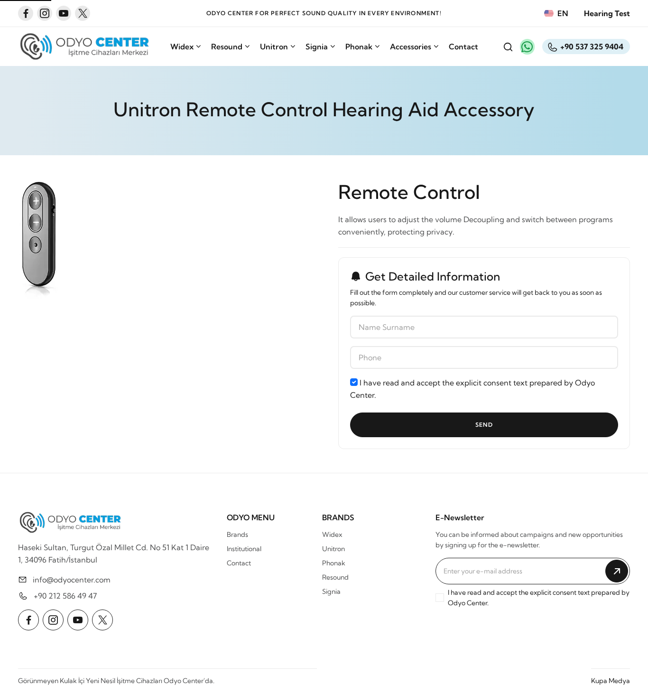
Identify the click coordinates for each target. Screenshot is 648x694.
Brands (237, 534)
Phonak (358, 46)
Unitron (274, 46)
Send (484, 424)
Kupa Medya (610, 680)
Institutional (244, 548)
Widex (182, 46)
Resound (226, 46)
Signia (316, 46)
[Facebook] (25, 13)
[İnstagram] (44, 13)
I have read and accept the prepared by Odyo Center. (472, 389)
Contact (463, 46)
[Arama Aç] (507, 46)
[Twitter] (82, 13)
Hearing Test (607, 13)
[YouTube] (63, 13)
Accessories (410, 46)
